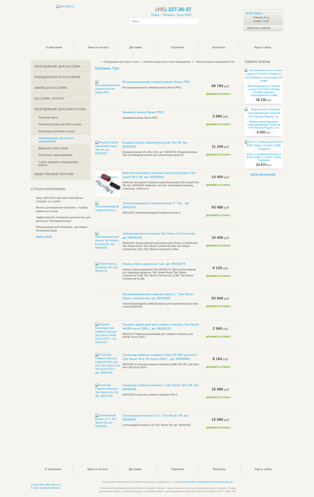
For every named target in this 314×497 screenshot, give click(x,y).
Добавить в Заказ (218, 94)
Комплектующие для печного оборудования (167, 61)
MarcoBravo (96, 61)
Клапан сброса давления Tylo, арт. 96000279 (153, 263)
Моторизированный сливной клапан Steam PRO (156, 82)
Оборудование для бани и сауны (121, 61)
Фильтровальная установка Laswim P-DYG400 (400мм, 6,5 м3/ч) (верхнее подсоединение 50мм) (263, 91)
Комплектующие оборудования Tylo (215, 61)
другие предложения (263, 174)
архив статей (44, 236)
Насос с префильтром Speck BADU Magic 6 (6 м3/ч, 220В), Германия (264, 157)
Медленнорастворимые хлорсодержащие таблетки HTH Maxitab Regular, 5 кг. (263, 124)
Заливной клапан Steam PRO (142, 112)
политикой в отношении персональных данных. (207, 482)
